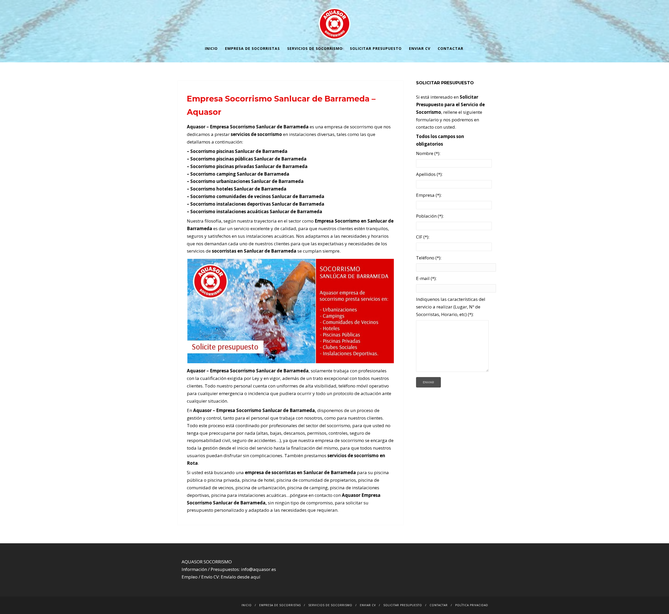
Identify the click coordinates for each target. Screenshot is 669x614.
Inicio (211, 48)
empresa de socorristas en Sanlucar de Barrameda (300, 472)
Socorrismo (248, 410)
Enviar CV (419, 48)
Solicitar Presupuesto (376, 48)
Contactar (450, 48)
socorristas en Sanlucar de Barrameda (254, 251)
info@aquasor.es (258, 569)
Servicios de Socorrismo (315, 48)
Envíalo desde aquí (240, 577)
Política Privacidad (471, 605)
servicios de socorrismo (256, 134)
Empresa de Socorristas (252, 48)
